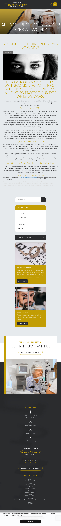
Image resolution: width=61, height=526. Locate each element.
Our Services (22, 217)
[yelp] (36, 461)
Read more (21, 281)
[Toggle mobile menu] (5, 4)
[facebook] (25, 461)
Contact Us (21, 228)
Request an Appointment (30, 352)
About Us (21, 213)
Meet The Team (23, 221)
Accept (30, 522)
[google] (30, 461)
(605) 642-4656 (30, 425)
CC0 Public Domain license (28, 178)
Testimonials (22, 225)
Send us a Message (30, 441)
